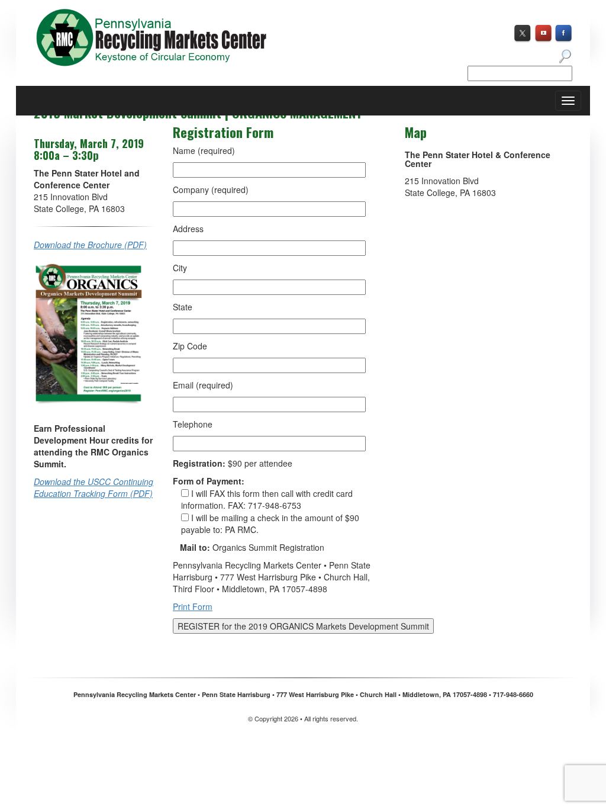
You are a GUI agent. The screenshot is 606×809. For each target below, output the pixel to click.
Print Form (192, 606)
